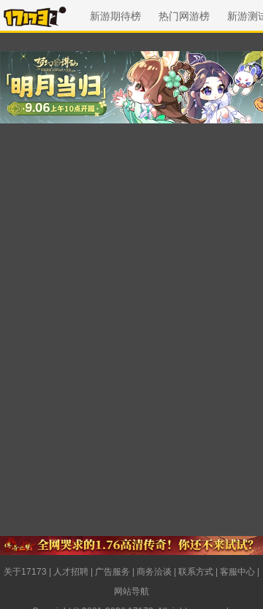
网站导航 (131, 591)
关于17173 (25, 572)
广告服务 (112, 572)
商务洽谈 (154, 572)
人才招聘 (70, 572)
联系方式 (195, 572)
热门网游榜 (184, 16)
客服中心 (237, 572)
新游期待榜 (115, 16)
